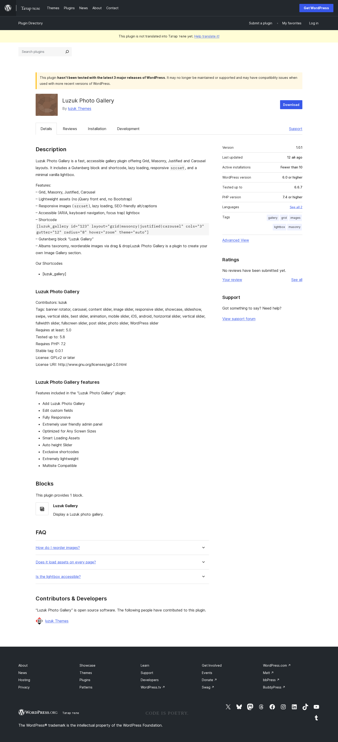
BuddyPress (274, 687)
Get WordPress (316, 8)
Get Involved (212, 665)
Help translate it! (206, 36)
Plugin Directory (30, 23)
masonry (295, 227)
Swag (208, 687)
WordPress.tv (153, 687)
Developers (150, 680)
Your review (232, 279)
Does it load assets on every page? (66, 562)
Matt (268, 673)
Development (128, 128)
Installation (97, 128)
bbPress (271, 680)
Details (46, 128)
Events (207, 673)
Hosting (24, 680)
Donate (209, 680)
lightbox (279, 227)
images (295, 217)
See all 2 (296, 207)
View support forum (238, 318)
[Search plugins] (67, 51)
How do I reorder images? (58, 548)
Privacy (24, 687)
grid (284, 217)
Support (295, 128)
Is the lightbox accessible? (58, 576)
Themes (86, 673)
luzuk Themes (79, 108)
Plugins (85, 680)
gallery (273, 217)
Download (291, 105)
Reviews (70, 128)
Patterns (86, 687)
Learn (145, 665)
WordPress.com (277, 665)
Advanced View (235, 240)
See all (296, 279)
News (22, 673)
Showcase (87, 665)
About (23, 665)
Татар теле (70, 713)
